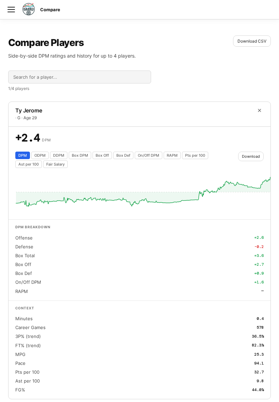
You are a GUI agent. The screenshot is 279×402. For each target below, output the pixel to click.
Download (251, 156)
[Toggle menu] (11, 9)
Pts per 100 (195, 155)
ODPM (40, 155)
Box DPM (80, 155)
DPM (22, 155)
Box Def (123, 155)
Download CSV (251, 41)
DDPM (58, 155)
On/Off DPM (148, 155)
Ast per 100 (28, 164)
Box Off (102, 155)
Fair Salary (55, 164)
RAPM (172, 155)
